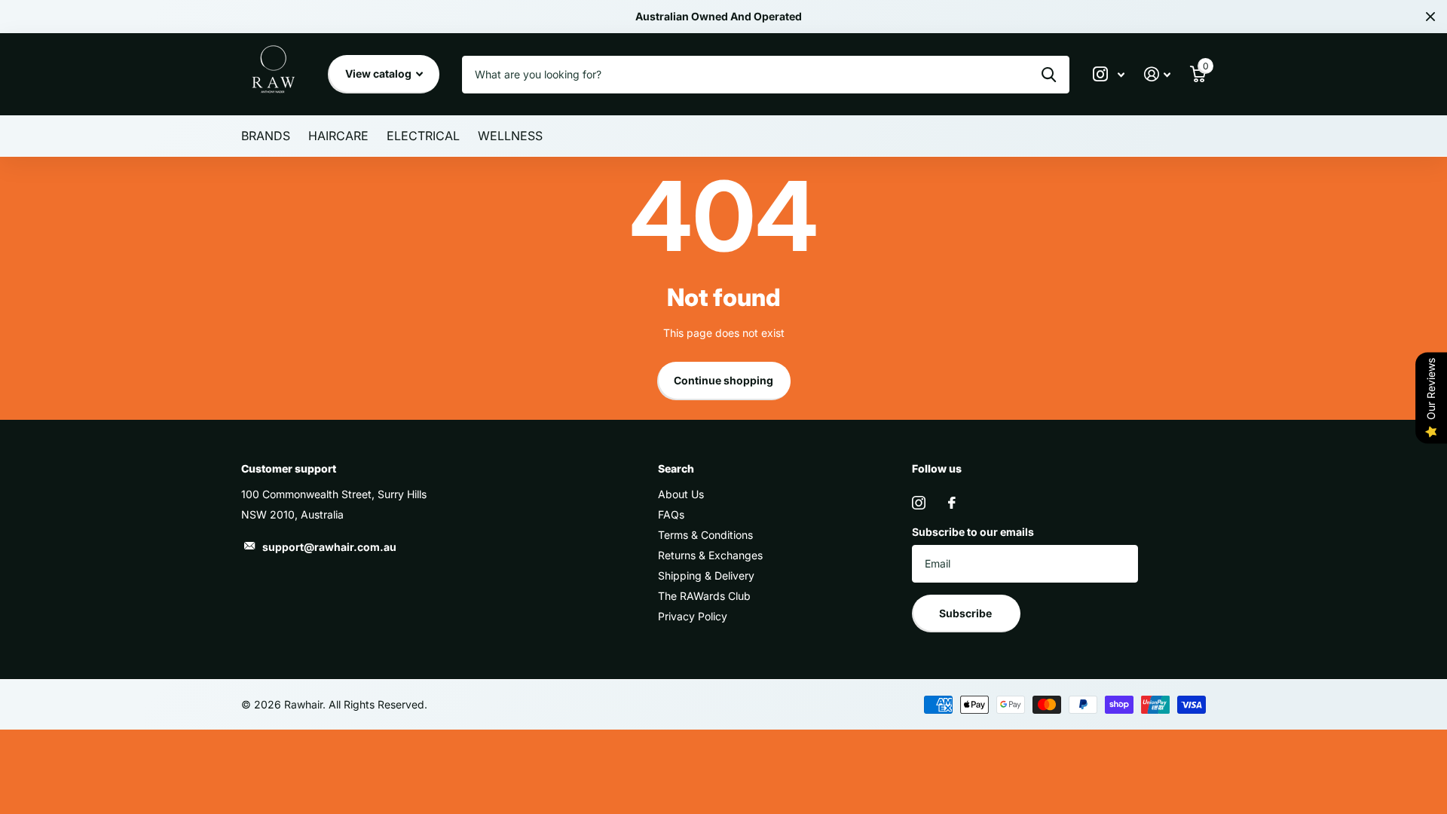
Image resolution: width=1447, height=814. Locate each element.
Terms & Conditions (705, 534)
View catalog (379, 73)
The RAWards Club (704, 595)
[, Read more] (1108, 74)
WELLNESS (510, 135)
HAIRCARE (338, 135)
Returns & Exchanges (710, 555)
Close (1430, 16)
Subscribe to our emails (973, 531)
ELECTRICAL (423, 135)
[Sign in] (1157, 74)
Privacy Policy (692, 616)
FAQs (671, 514)
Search (676, 468)
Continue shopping (723, 380)
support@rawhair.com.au (329, 546)
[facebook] (952, 503)
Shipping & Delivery (706, 575)
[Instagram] (918, 503)
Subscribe (966, 613)
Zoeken (1048, 74)
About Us (681, 494)
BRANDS (265, 135)
